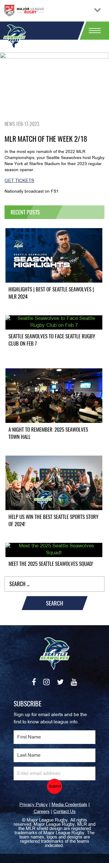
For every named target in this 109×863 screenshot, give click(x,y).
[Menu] (92, 31)
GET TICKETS (19, 181)
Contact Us (64, 812)
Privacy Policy (33, 805)
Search (54, 603)
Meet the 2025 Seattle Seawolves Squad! (50, 563)
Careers (42, 812)
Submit (55, 786)
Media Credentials (69, 805)
